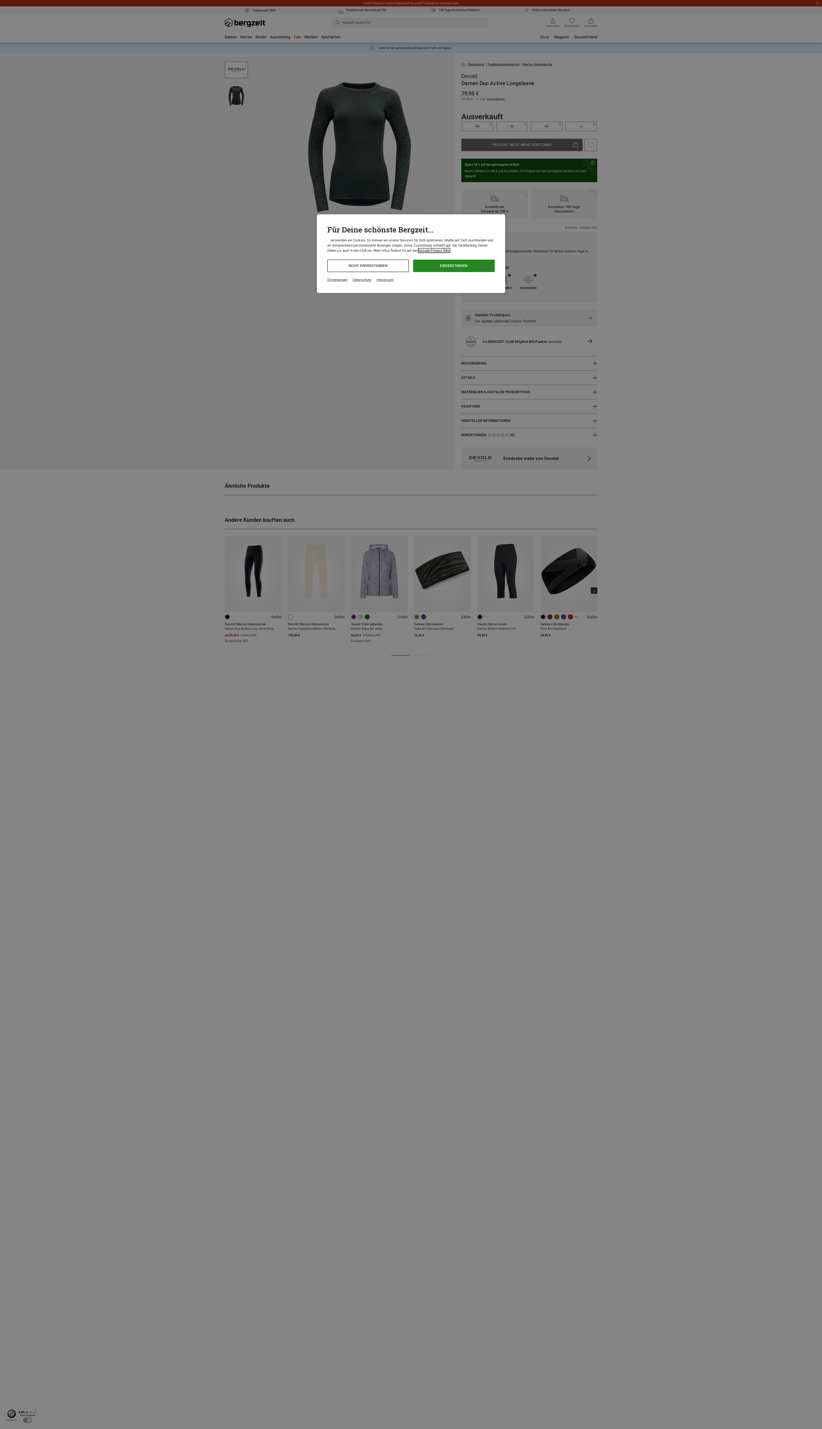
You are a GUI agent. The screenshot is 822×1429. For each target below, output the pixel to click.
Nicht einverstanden (368, 266)
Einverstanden (454, 266)
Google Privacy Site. (434, 251)
